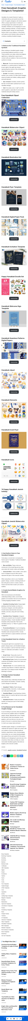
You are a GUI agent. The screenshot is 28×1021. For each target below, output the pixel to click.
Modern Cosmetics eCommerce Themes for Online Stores (17, 766)
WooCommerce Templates (7, 929)
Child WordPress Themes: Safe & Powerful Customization (17, 837)
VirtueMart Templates (6, 923)
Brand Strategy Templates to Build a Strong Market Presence (18, 786)
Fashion (3, 875)
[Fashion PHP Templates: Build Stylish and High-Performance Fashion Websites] (5, 804)
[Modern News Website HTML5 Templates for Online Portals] (5, 795)
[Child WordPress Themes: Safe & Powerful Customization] (5, 838)
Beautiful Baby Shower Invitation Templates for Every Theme (8, 963)
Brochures (3, 860)
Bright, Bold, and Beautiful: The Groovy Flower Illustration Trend (9, 1007)
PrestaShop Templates (6, 909)
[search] (22, 1)
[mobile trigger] (2, 1)
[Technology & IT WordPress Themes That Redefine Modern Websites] (5, 829)
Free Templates (5, 883)
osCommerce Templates (7, 905)
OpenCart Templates (6, 903)
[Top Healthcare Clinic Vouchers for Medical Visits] (23, 998)
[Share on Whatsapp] (17, 1018)
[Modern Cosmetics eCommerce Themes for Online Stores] (5, 766)
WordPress (12, 832)
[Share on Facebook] (7, 1018)
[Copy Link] (20, 1018)
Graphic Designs (9, 4)
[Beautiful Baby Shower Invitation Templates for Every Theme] (23, 963)
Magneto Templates (6, 897)
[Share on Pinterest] (14, 1018)
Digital (2, 869)
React (2, 911)
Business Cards (4, 863)
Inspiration (3, 891)
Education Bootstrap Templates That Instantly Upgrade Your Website (17, 846)
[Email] (14, 756)
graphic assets (12, 750)
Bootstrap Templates (14, 816)
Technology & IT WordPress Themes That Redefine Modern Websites (18, 828)
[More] (25, 756)
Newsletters (4, 901)
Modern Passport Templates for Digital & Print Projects (8, 981)
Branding (3, 858)
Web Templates (13, 809)
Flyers (2, 877)
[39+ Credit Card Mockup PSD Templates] (5, 822)
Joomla (3, 893)
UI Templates (4, 917)
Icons (2, 889)
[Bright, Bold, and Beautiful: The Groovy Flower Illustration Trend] (23, 1007)
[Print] (21, 756)
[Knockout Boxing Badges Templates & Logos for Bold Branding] (23, 946)
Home (2, 4)
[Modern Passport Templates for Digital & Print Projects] (23, 981)
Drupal (3, 871)
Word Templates (13, 790)
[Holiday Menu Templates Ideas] (23, 955)
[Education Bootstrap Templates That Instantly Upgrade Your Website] (5, 846)
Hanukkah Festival (22, 750)
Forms (2, 881)
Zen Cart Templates (6, 935)
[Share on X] (10, 1018)
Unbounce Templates (6, 919)
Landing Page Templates (7, 895)
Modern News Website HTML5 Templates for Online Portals (17, 795)
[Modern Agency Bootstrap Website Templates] (5, 814)
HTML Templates (14, 798)
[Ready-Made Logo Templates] (23, 990)
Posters (3, 907)
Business (3, 862)
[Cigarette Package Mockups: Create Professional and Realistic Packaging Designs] (5, 775)
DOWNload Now (14, 513)
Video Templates (5, 921)
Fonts (2, 879)
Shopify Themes (5, 913)
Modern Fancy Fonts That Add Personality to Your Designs (9, 972)
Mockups (12, 781)
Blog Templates (5, 854)
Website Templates (5, 927)
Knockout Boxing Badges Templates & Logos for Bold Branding (9, 946)
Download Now (14, 119)
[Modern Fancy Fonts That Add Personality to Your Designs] (23, 972)
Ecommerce (12, 770)
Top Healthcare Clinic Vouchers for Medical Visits (7, 998)
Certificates (4, 865)
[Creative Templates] (8, 1)
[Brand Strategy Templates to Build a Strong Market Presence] (5, 786)
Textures (3, 915)
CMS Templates (5, 867)
